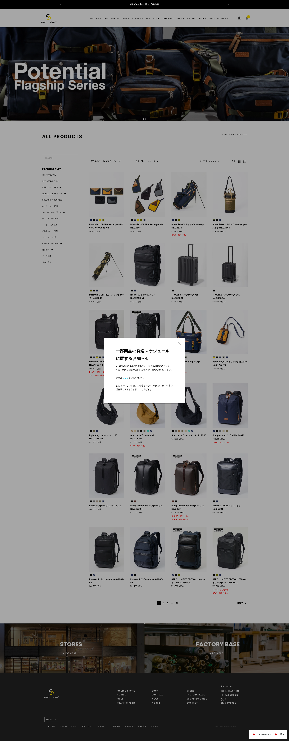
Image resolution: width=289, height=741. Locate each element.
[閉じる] (179, 343)
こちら (125, 377)
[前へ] (61, 4)
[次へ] (228, 4)
